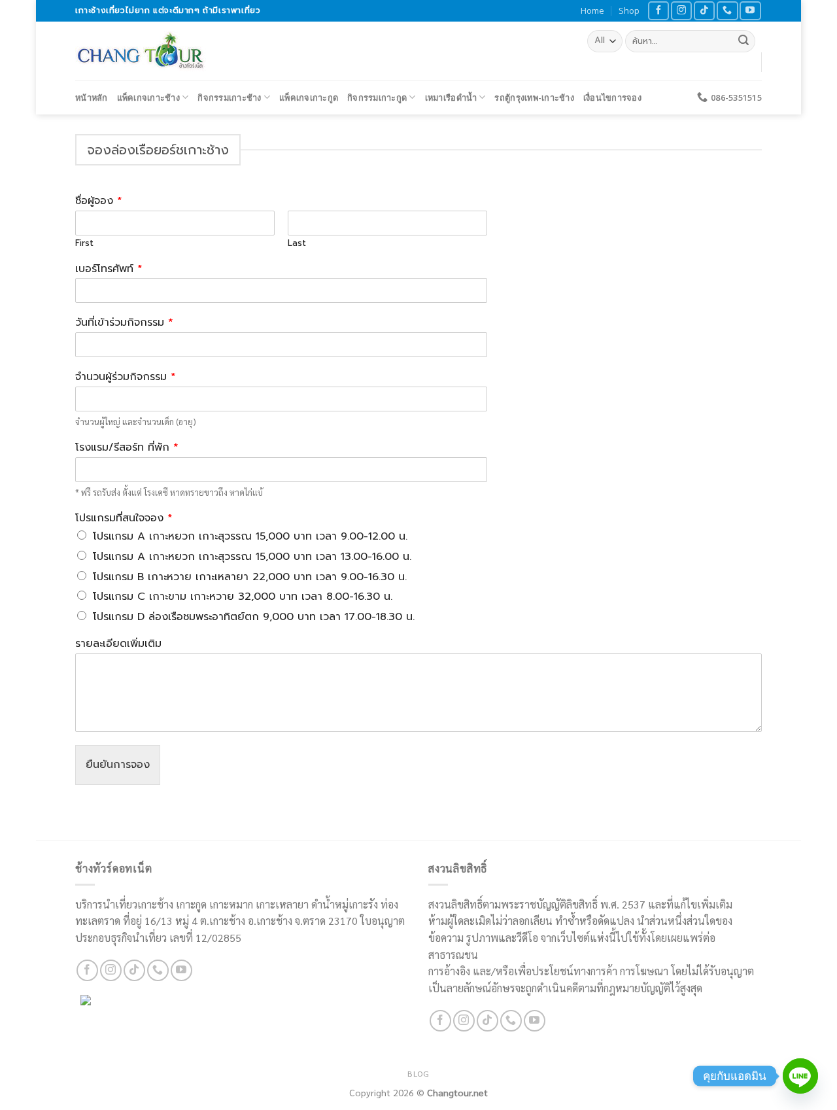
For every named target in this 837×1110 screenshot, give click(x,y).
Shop (629, 10)
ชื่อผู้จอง (98, 201)
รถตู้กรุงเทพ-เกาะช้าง (533, 97)
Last (297, 243)
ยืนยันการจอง (118, 764)
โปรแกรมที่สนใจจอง (124, 518)
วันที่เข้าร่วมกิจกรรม (124, 323)
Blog (418, 1073)
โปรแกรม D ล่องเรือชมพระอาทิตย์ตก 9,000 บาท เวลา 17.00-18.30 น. (254, 617)
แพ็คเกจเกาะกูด (308, 97)
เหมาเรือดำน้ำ (451, 97)
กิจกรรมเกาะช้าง (229, 97)
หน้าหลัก (91, 97)
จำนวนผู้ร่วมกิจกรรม (125, 377)
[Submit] (743, 41)
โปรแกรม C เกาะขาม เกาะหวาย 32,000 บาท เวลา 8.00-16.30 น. (242, 596)
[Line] (800, 1076)
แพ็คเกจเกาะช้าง (148, 97)
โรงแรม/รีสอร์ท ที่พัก (127, 448)
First (84, 243)
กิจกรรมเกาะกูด (377, 97)
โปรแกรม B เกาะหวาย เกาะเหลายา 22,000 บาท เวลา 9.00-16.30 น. (250, 577)
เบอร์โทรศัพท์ (109, 269)
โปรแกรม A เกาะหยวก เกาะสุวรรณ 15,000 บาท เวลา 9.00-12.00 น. (250, 536)
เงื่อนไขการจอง (612, 97)
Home (592, 10)
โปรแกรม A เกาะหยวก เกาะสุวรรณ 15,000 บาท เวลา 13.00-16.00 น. (252, 556)
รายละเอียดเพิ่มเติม (118, 644)
